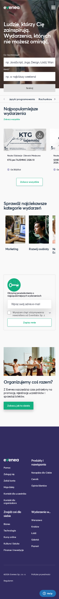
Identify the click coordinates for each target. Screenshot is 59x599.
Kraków (35, 526)
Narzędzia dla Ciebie (41, 472)
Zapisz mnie (29, 322)
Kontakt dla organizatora (10, 502)
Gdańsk (35, 539)
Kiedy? (6, 69)
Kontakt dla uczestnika (15, 493)
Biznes (7, 524)
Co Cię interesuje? (12, 55)
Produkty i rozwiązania (38, 462)
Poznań (35, 546)
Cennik (34, 479)
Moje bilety (9, 487)
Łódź (33, 533)
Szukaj (29, 88)
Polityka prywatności (40, 574)
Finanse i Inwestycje (14, 550)
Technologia (10, 530)
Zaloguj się (9, 474)
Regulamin (8, 580)
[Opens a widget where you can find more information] (47, 593)
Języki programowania (22, 99)
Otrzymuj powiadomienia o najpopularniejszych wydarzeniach (24, 294)
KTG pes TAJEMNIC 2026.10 (20, 159)
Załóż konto (9, 480)
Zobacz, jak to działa (18, 405)
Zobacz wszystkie (12, 119)
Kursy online (10, 537)
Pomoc (7, 467)
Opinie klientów (39, 485)
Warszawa (36, 520)
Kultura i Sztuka (11, 543)
